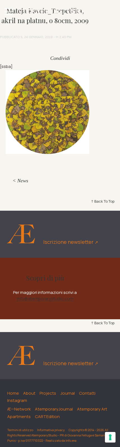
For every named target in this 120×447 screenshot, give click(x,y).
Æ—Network (19, 409)
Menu (8, 11)
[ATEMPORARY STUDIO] (60, 11)
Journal (67, 393)
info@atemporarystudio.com (45, 298)
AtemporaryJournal (54, 409)
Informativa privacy (51, 430)
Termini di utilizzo (20, 430)
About (29, 393)
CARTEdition (47, 416)
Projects (48, 393)
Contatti (87, 393)
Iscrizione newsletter (70, 242)
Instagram (17, 400)
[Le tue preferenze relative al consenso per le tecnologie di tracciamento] (110, 437)
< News (20, 180)
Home (13, 393)
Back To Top (104, 201)
